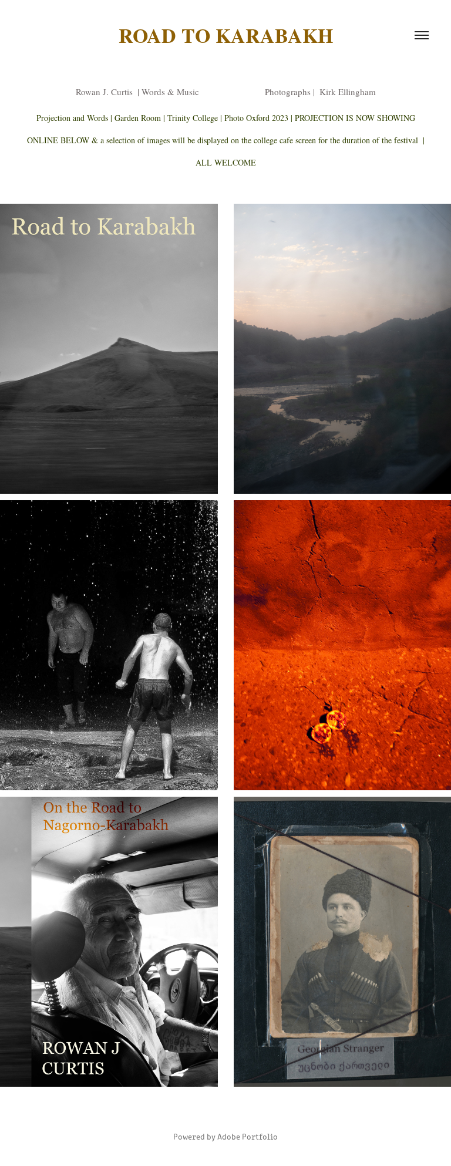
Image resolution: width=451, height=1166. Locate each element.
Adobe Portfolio (247, 1136)
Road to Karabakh (226, 35)
